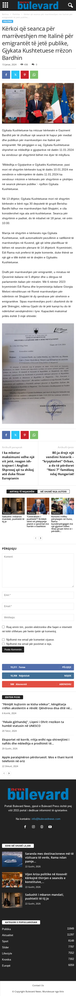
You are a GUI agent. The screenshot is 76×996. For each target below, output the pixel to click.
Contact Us (38, 985)
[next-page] (41, 538)
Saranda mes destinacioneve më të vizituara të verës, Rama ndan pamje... (49, 857)
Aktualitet (7, 935)
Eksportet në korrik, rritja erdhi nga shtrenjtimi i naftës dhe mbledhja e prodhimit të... (35, 741)
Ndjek (67, 675)
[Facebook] (6, 75)
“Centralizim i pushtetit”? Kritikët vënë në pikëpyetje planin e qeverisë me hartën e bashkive (38, 521)
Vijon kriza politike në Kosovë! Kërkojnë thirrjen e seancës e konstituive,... (46, 878)
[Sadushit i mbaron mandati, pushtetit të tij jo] (13, 506)
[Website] (43, 827)
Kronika (6, 959)
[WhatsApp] (34, 75)
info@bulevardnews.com (46, 818)
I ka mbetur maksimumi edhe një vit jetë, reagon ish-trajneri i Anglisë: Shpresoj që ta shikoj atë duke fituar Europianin (18, 465)
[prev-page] (36, 538)
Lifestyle (7, 953)
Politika (16, 14)
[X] (15, 75)
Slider (5, 947)
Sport (5, 941)
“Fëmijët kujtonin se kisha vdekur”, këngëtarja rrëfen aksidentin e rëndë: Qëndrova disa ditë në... (37, 706)
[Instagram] (34, 827)
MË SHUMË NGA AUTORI (53, 491)
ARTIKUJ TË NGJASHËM (22, 491)
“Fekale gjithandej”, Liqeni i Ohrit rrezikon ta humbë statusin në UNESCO (33, 724)
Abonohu (65, 684)
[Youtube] (50, 827)
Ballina (5, 14)
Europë (6, 965)
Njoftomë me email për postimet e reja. (29, 643)
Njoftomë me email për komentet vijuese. (30, 639)
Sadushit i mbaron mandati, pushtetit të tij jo (13, 519)
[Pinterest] (25, 75)
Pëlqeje (66, 667)
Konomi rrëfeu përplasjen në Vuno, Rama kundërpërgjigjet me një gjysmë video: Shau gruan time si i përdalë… (62, 524)
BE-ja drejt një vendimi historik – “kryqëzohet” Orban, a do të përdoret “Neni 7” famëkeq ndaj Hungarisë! (58, 463)
